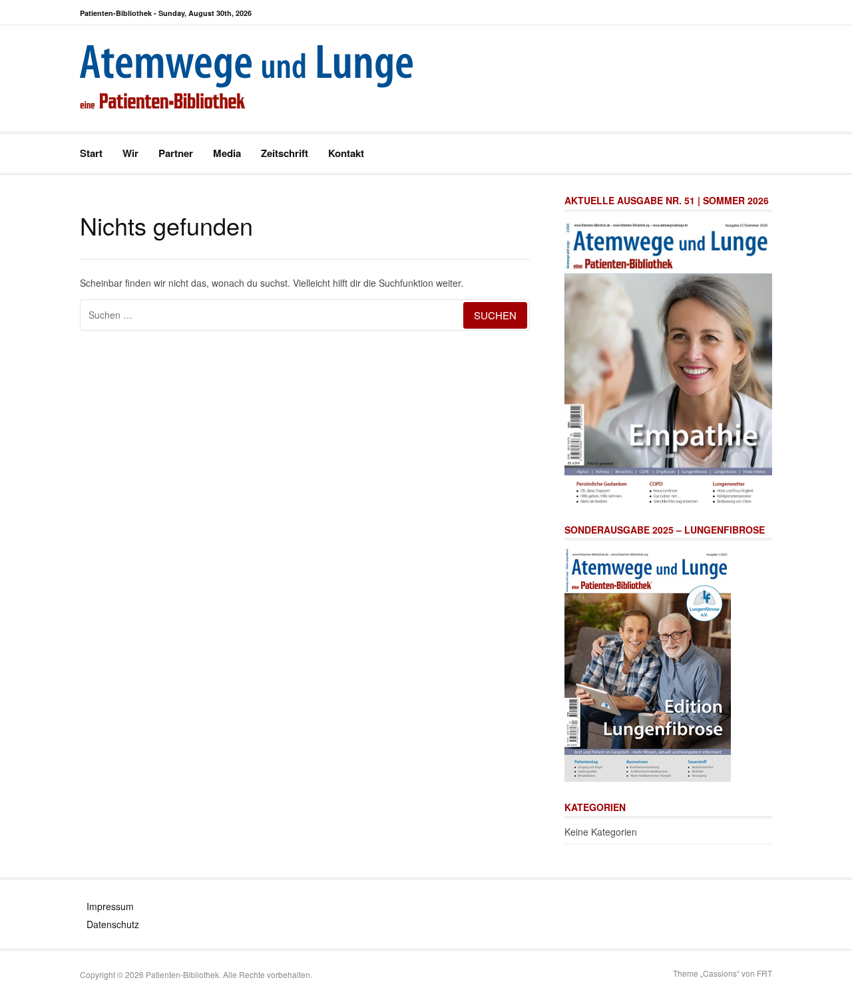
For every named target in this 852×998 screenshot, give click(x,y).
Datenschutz (113, 924)
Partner (175, 153)
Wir (130, 153)
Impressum (110, 906)
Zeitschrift (284, 153)
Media (227, 153)
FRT (764, 973)
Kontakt (346, 153)
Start (91, 153)
